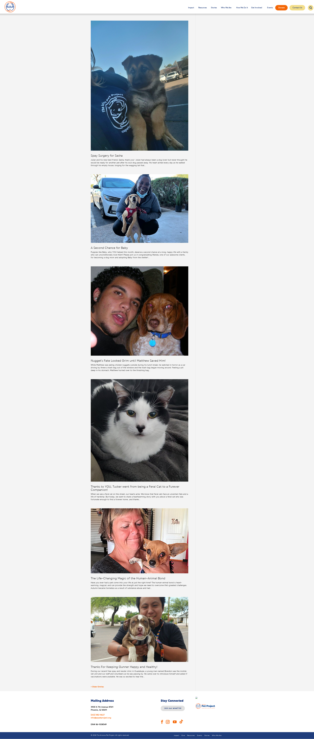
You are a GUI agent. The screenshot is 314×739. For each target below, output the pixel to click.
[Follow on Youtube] (175, 720)
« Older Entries (97, 686)
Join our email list (172, 708)
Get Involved (256, 8)
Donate (281, 7)
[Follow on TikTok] (182, 720)
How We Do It (242, 8)
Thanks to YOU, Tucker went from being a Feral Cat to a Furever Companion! (135, 488)
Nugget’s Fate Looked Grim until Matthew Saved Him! (128, 361)
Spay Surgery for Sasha (107, 156)
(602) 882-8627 (98, 714)
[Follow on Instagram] (168, 720)
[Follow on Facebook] (162, 720)
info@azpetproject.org (101, 717)
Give (183, 735)
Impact (191, 7)
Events (270, 7)
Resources (202, 7)
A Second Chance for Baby (109, 248)
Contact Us (297, 7)
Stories (214, 7)
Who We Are (226, 7)
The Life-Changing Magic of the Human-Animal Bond (128, 578)
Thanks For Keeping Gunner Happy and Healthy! (124, 667)
